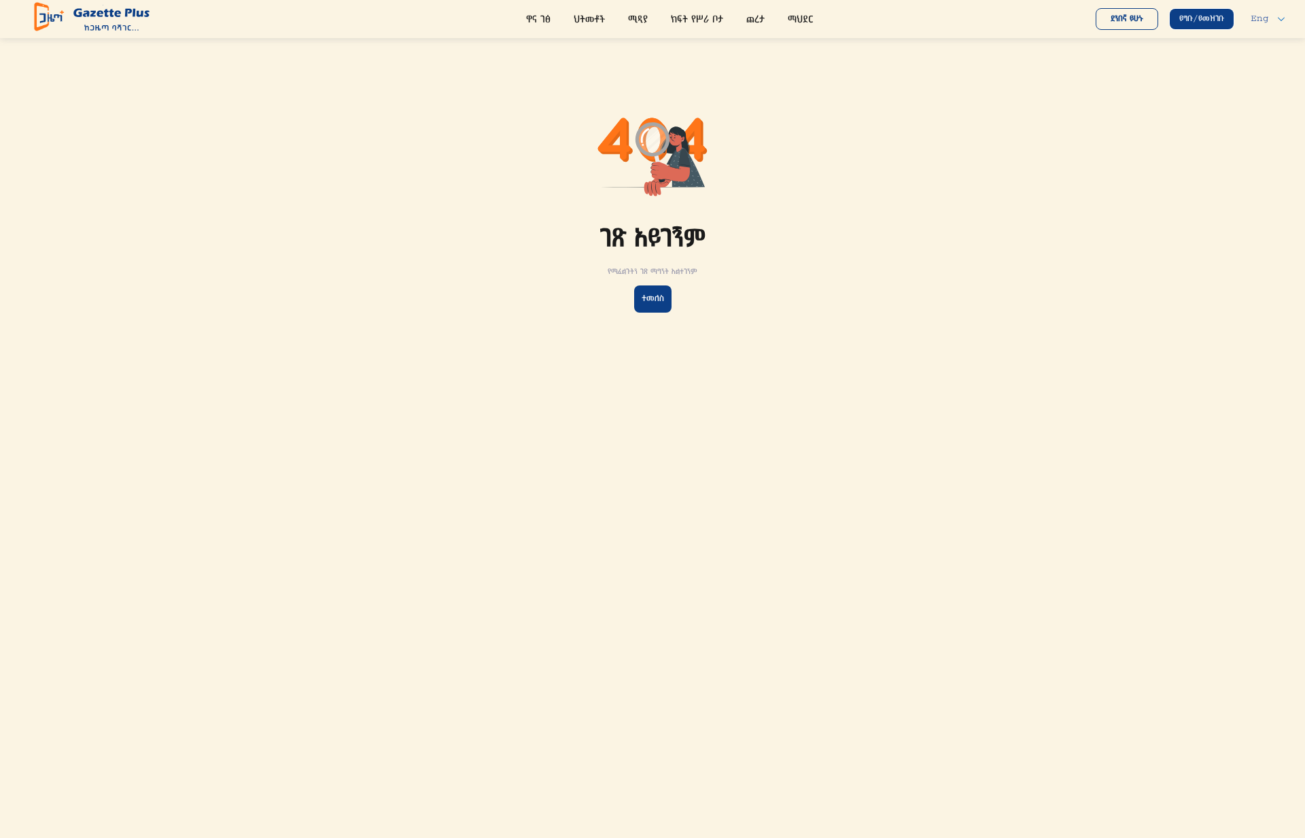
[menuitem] (538, 20)
